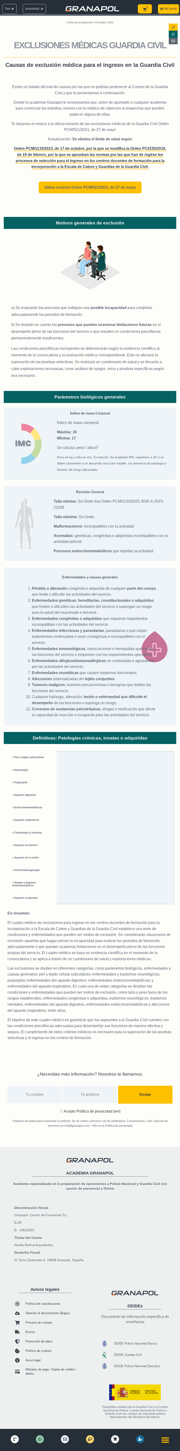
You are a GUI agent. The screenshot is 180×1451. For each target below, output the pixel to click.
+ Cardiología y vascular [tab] (27, 832)
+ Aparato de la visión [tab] (25, 857)
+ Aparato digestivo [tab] (24, 794)
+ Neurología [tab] (20, 769)
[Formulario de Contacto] (173, 41)
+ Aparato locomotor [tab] (25, 845)
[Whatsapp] (173, 34)
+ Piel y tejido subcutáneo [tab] (28, 757)
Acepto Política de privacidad (92, 1111)
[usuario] (140, 1439)
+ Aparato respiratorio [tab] (25, 819)
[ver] (116, 1111)
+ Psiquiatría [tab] (19, 782)
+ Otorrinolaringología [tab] (26, 870)
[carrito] (115, 1439)
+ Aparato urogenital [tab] (25, 897)
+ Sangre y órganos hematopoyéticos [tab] (24, 883)
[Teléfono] (173, 27)
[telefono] (15, 1439)
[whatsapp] (40, 1439)
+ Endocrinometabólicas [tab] (27, 807)
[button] (165, 1440)
